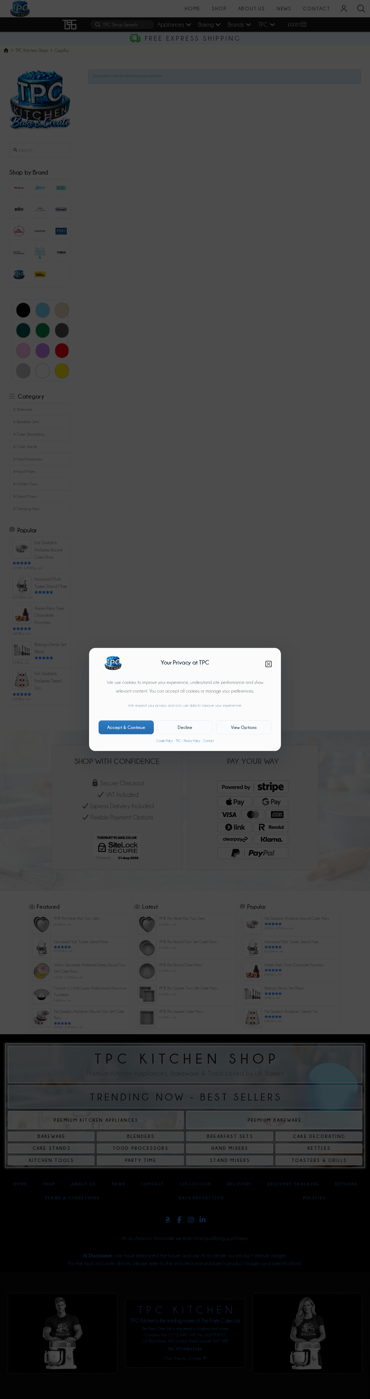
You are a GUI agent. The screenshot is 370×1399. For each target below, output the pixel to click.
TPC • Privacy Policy (188, 741)
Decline (185, 727)
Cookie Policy (164, 741)
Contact (208, 741)
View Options (244, 727)
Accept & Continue (126, 727)
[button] (268, 664)
